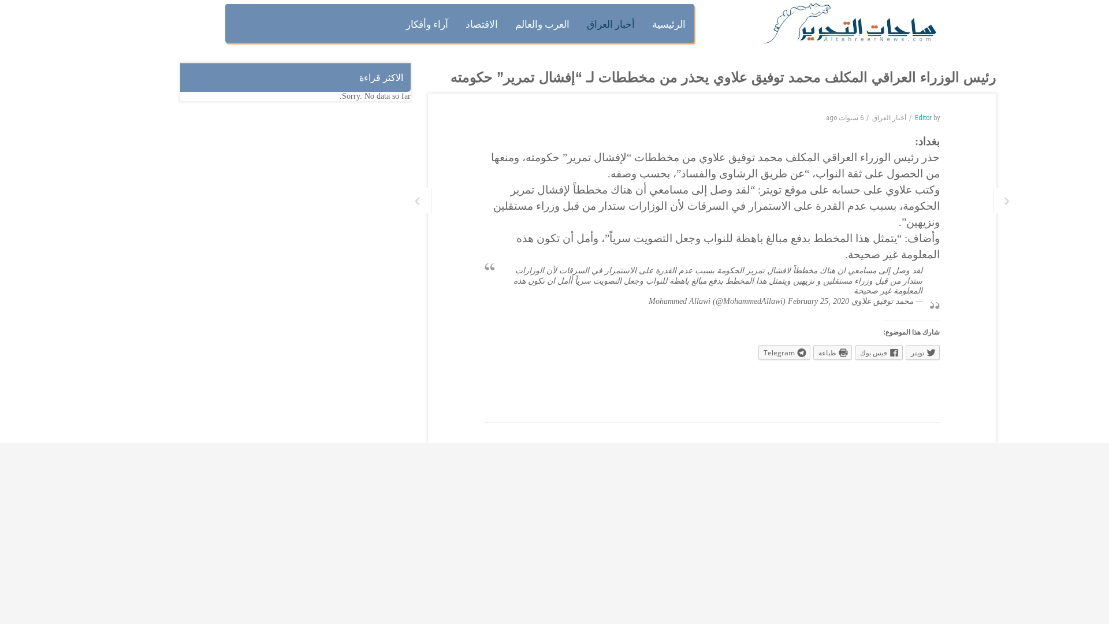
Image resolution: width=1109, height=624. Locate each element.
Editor (923, 118)
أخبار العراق (889, 118)
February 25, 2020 (818, 301)
